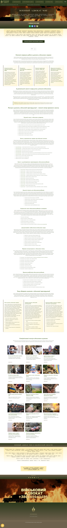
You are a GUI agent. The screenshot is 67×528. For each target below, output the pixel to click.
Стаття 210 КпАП (23, 185)
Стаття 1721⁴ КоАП (23, 175)
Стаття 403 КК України (18, 148)
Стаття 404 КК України (18, 149)
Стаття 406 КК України (18, 152)
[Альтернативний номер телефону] (37, 26)
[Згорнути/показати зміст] (34, 49)
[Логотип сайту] (5, 1)
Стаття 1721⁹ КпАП (23, 182)
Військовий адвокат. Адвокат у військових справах (35, 522)
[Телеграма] (32, 26)
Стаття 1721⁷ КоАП (23, 179)
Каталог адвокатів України (33, 516)
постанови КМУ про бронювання (55, 77)
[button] (29, 477)
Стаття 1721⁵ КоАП (23, 176)
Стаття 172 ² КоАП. (23, 183)
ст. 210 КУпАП (24, 76)
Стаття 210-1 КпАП (23, 186)
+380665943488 (33, 23)
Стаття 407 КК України (18, 154)
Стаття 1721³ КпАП (23, 173)
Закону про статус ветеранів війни (42, 224)
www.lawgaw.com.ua (33, 514)
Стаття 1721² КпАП (23, 172)
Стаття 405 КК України (18, 151)
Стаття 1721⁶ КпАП (23, 178)
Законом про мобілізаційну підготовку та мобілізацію (41, 257)
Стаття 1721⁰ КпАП (23, 169)
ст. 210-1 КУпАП (23, 79)
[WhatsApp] (30, 26)
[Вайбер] (35, 26)
